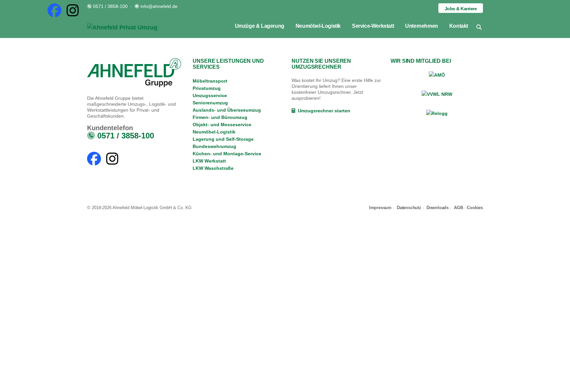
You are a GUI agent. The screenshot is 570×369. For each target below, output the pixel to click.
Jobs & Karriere (461, 8)
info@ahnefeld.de (159, 6)
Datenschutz (409, 207)
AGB (458, 207)
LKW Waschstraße (213, 168)
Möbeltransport (210, 81)
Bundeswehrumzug (214, 146)
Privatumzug (207, 88)
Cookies (475, 207)
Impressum (380, 207)
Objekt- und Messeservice (222, 124)
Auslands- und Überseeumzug (227, 110)
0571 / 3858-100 (110, 6)
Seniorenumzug (210, 102)
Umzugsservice (210, 95)
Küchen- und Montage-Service (227, 153)
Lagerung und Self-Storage (223, 139)
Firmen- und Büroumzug (220, 117)
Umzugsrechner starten (322, 110)
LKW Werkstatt (209, 161)
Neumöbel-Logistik (214, 131)
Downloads (438, 207)
